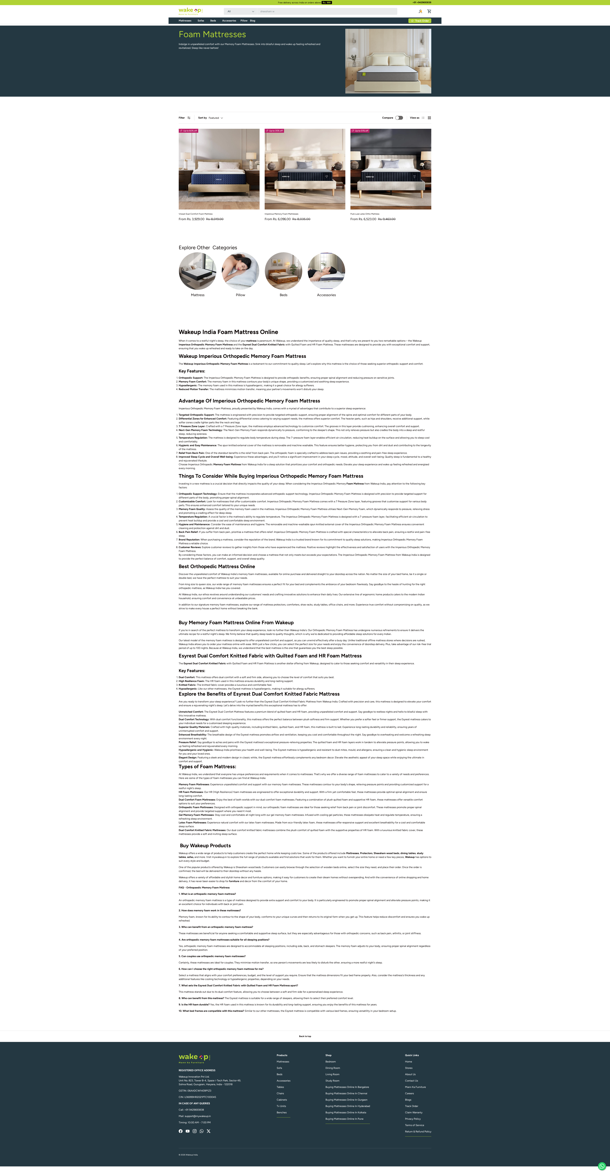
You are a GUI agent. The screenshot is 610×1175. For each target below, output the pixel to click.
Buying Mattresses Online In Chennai (346, 1093)
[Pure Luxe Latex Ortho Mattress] (390, 169)
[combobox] (310, 11)
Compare (387, 117)
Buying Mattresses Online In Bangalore (347, 1087)
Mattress (197, 295)
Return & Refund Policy (418, 1131)
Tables (280, 1087)
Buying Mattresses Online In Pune (344, 1118)
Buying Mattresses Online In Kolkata (345, 1112)
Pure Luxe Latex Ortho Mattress (364, 214)
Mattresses (185, 20)
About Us (410, 1074)
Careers (409, 1093)
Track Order (411, 1106)
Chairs (280, 1093)
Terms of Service (414, 1125)
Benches (282, 1112)
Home (408, 1061)
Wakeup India (192, 1155)
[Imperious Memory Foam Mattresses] (305, 169)
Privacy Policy (413, 1118)
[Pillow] (240, 271)
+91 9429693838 (194, 1109)
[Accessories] (326, 271)
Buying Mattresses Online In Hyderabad (347, 1106)
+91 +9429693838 (422, 2)
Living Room (332, 1074)
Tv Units (281, 1106)
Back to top (305, 1036)
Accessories (229, 20)
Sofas (201, 20)
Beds (213, 20)
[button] (429, 11)
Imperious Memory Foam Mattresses (281, 214)
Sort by (202, 117)
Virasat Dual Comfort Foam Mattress (196, 214)
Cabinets (282, 1099)
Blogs (408, 1099)
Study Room (332, 1080)
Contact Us (411, 1080)
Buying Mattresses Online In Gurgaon (346, 1099)
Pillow (244, 20)
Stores (408, 1067)
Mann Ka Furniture (415, 1087)
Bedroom (330, 1061)
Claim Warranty (413, 1112)
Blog (252, 20)
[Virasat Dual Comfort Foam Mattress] (219, 169)
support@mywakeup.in (198, 1116)
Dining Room (332, 1067)
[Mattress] (197, 271)
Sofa (279, 1067)
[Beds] (283, 271)
